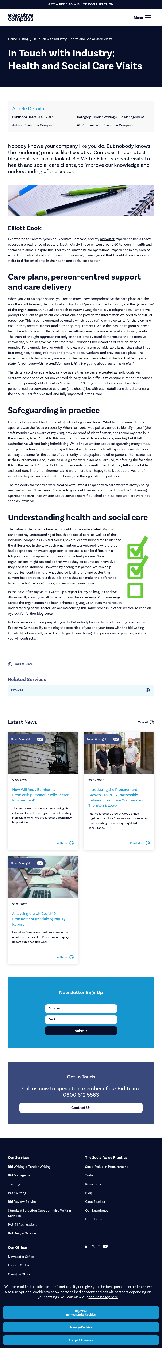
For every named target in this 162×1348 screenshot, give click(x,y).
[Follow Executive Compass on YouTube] (105, 1246)
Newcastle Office (21, 1257)
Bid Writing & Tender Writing (29, 1167)
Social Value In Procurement (106, 1167)
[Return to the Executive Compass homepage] (73, 17)
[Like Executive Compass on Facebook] (99, 1246)
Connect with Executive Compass (107, 125)
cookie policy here (103, 1297)
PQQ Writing (17, 1193)
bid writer (107, 239)
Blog (25, 39)
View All (143, 722)
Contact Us (81, 1107)
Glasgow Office (19, 1274)
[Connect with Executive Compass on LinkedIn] (86, 1246)
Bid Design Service (22, 1233)
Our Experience (96, 1210)
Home (12, 39)
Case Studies (95, 1202)
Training (14, 1184)
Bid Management (21, 1175)
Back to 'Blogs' (23, 664)
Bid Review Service (22, 1202)
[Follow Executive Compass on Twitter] (93, 1246)
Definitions (93, 1219)
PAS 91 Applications (22, 1225)
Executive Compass (23, 628)
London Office (18, 1265)
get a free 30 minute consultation (81, 4)
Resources (93, 1184)
